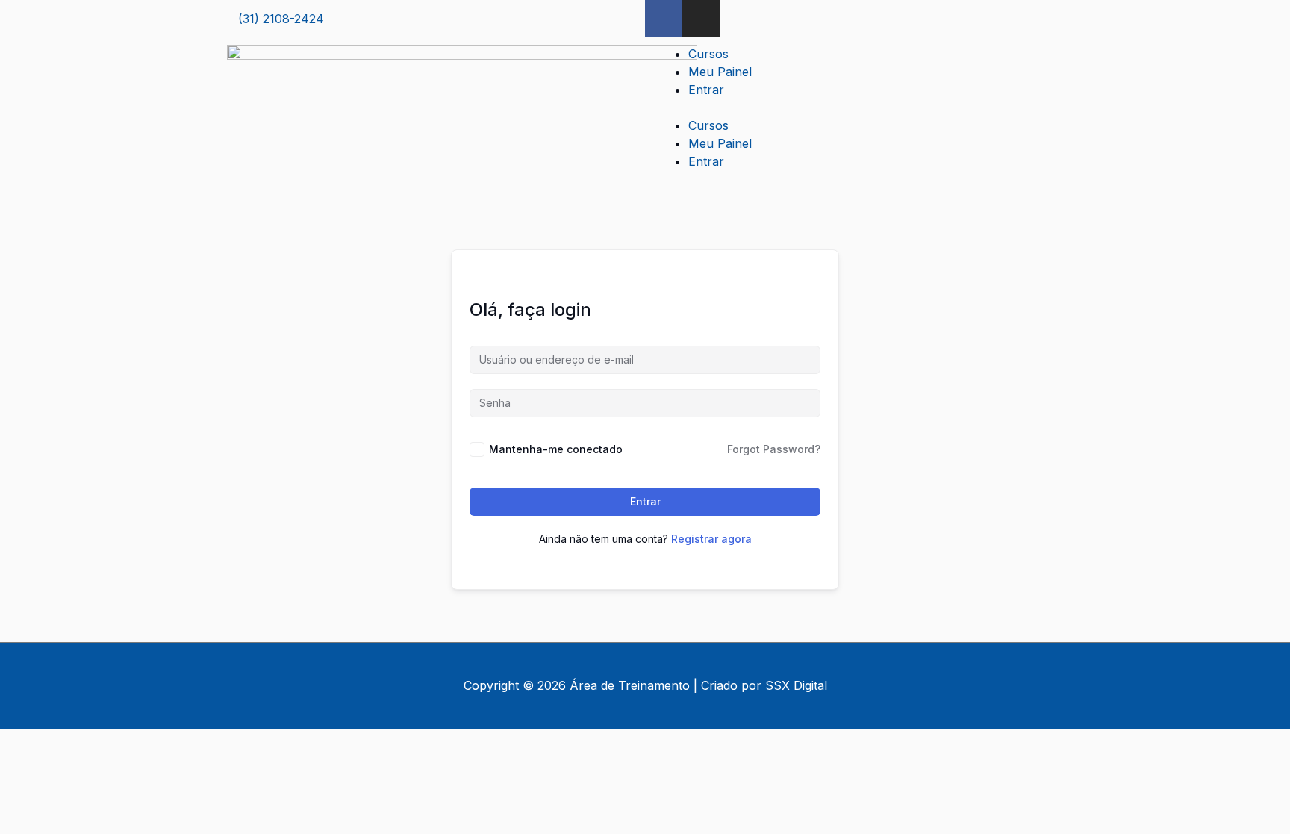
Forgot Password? (773, 449)
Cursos (708, 53)
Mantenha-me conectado (556, 449)
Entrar (706, 89)
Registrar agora (711, 538)
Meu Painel (720, 71)
